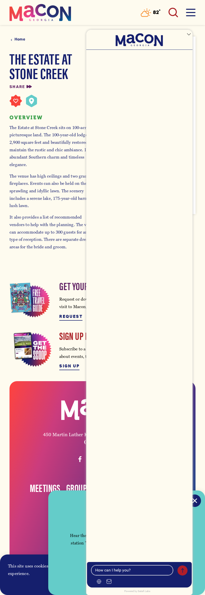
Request (70, 317)
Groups (78, 487)
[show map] (31, 101)
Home (19, 39)
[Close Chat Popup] (188, 35)
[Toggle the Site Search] (173, 12)
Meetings (45, 487)
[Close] (194, 500)
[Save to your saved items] (16, 101)
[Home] (40, 12)
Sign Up (69, 366)
